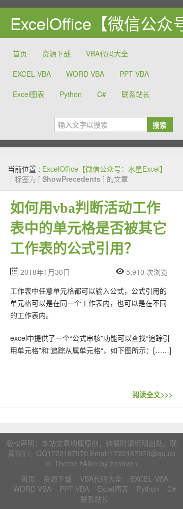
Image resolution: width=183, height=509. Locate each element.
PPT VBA (134, 74)
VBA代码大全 (107, 53)
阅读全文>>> (152, 394)
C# (101, 94)
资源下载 (56, 53)
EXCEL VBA (32, 74)
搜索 (159, 124)
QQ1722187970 (62, 453)
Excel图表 (28, 94)
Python (70, 94)
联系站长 (135, 94)
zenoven (123, 463)
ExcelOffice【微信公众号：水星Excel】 (104, 169)
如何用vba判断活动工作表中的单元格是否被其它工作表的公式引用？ (88, 228)
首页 (20, 53)
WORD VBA (85, 74)
